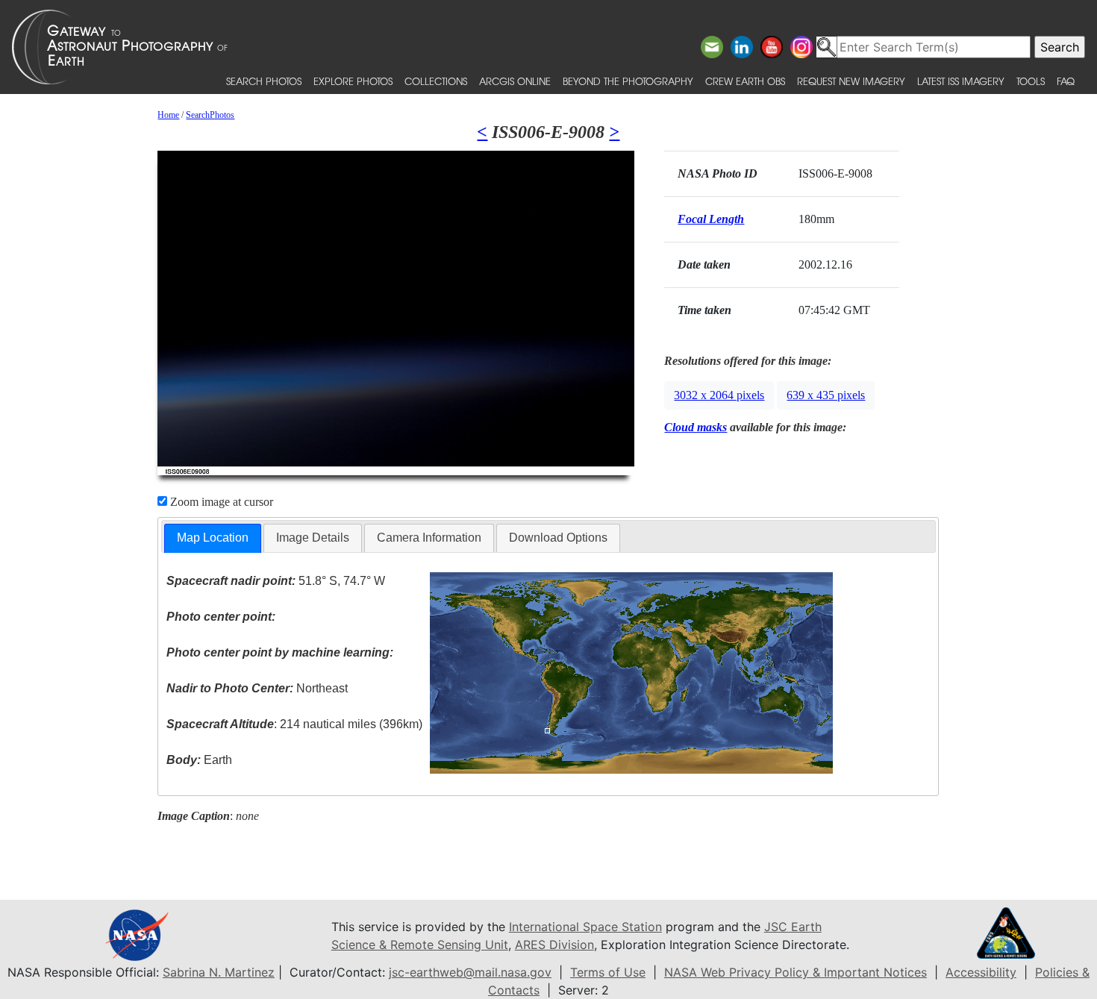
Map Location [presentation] (213, 537)
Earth (199, 760)
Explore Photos (353, 81)
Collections (435, 81)
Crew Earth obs (745, 81)
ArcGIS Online (515, 81)
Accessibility (981, 972)
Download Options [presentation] (558, 537)
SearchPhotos (210, 115)
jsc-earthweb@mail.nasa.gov (470, 972)
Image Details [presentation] (312, 537)
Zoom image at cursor (220, 501)
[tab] (212, 538)
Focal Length (711, 219)
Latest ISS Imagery (960, 81)
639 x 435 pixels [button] (826, 395)
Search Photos (263, 81)
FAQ (1066, 81)
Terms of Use (608, 972)
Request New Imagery (851, 81)
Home (168, 115)
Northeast (257, 688)
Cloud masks (695, 427)
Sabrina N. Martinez (219, 972)
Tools (1030, 81)
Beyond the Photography (628, 81)
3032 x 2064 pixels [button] (719, 395)
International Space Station (585, 926)
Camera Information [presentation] (429, 537)
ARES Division (554, 944)
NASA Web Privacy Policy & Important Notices (795, 972)
